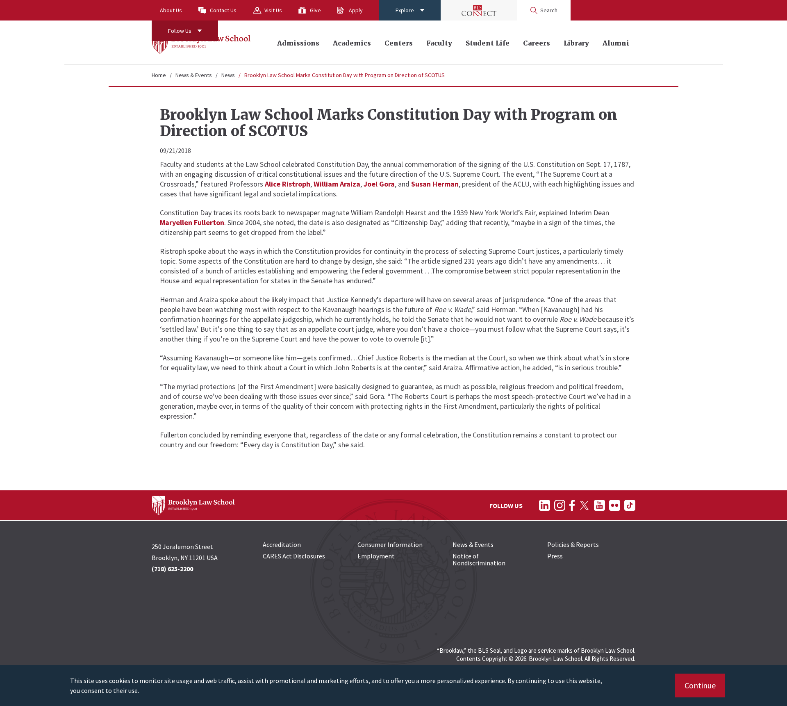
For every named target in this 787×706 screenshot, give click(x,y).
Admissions (298, 43)
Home (159, 75)
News (228, 75)
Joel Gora (379, 184)
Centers (398, 43)
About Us (171, 10)
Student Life (488, 43)
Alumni (616, 43)
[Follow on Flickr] (614, 505)
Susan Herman (435, 184)
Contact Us (223, 10)
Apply (356, 10)
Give (315, 10)
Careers (536, 43)
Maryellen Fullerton (192, 222)
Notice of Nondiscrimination (479, 559)
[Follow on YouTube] (599, 505)
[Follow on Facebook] (572, 505)
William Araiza (337, 184)
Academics (352, 43)
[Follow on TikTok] (629, 505)
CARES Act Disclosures (294, 556)
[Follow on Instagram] (559, 505)
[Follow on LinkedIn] (544, 505)
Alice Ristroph (287, 184)
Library (576, 43)
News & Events (193, 75)
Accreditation (282, 544)
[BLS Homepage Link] (201, 42)
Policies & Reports (573, 544)
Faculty (439, 43)
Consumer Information (390, 544)
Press (555, 556)
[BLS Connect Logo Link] (479, 10)
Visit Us (273, 10)
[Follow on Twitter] (584, 505)
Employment (376, 556)
